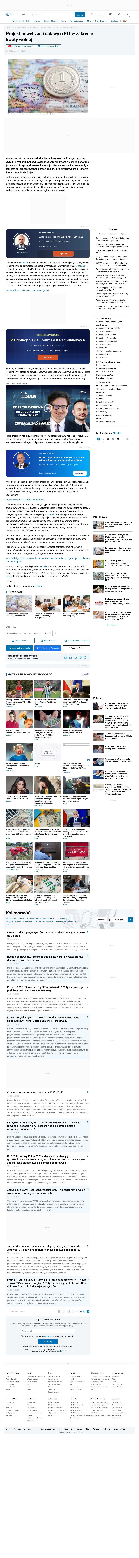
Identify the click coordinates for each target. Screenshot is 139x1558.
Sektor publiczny (50, 21)
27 (113, 439)
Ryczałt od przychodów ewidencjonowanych (105, 403)
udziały (43, 566)
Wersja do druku (21, 641)
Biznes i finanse (75, 1376)
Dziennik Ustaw (53, 1402)
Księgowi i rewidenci (14, 921)
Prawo (63, 21)
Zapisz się (63, 254)
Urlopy (29, 1384)
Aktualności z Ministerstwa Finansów (39, 921)
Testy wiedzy (31, 1420)
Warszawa (61, 345)
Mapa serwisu (119, 1429)
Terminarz (105, 433)
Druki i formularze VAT (105, 375)
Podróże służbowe (97, 1410)
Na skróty (115, 1399)
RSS (87, 1429)
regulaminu (48, 1336)
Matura (29, 1415)
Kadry (28, 21)
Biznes (37, 21)
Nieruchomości (101, 21)
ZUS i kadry (63, 918)
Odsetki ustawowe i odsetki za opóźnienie (112, 386)
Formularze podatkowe (105, 378)
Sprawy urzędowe (54, 1384)
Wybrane (124, 234)
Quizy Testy (100, 418)
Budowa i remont (117, 1384)
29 (123, 439)
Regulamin (68, 1429)
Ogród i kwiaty (117, 1387)
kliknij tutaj (60, 1352)
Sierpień (117, 433)
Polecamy (98, 697)
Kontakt (96, 1429)
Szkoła (29, 1405)
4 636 (82, 1311)
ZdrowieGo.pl (116, 1402)
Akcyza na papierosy (104, 415)
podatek (81, 266)
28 (118, 439)
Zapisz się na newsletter (79, 641)
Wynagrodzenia (32, 1379)
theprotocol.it (116, 1415)
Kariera (79, 1429)
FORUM (38, 586)
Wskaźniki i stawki (98, 1399)
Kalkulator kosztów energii (106, 341)
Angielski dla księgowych (66, 921)
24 (99, 439)
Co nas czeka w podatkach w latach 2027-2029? (112, 252)
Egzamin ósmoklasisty (34, 1418)
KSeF (125, 21)
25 (103, 439)
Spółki (72, 1379)
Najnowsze (113, 234)
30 (127, 439)
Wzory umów (116, 1410)
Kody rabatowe (117, 1407)
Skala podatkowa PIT (104, 395)
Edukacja (114, 21)
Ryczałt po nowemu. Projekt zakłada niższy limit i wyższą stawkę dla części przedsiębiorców (112, 239)
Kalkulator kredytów (104, 344)
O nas (8, 1429)
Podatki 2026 (100, 516)
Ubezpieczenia (32, 1381)
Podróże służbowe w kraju (100, 1402)
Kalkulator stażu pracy (77, 1413)
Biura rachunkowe (98, 1373)
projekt (24, 262)
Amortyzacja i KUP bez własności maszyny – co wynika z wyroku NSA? (112, 307)
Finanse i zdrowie (76, 1389)
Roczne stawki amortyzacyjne (107, 408)
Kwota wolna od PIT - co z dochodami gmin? (27, 290)
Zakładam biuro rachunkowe (100, 1376)
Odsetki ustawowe (97, 1413)
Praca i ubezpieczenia (77, 1381)
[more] (55, 633)
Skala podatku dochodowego (101, 1415)
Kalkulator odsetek (76, 1410)
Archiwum (115, 1405)
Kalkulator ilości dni (103, 354)
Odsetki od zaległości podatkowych (109, 351)
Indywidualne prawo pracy (36, 1376)
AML (92, 1389)
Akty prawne (53, 1399)
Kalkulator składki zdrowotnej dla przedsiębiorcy (109, 323)
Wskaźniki (104, 382)
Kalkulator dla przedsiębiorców (108, 328)
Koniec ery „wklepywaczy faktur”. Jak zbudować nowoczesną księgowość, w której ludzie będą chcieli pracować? (113, 245)
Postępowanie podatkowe (106, 368)
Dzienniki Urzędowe (55, 1407)
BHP (28, 1387)
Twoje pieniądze (76, 21)
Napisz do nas (49, 641)
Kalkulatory (105, 318)
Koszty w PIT (101, 399)
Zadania (9, 1407)
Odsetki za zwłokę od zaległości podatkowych (108, 390)
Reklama (106, 1429)
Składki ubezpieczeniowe (99, 1407)
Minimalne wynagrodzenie (100, 1405)
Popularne (102, 234)
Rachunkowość (102, 365)
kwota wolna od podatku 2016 (39, 633)
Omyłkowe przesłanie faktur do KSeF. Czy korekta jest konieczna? (112, 295)
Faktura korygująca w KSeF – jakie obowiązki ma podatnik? (109, 289)
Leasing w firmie (75, 1387)
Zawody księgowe (12, 1387)
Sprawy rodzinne (54, 1376)
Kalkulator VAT (102, 348)
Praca (50, 1387)
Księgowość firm (12, 1373)
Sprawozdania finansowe (99, 1387)
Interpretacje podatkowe (105, 421)
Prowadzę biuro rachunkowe (100, 1379)
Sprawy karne (53, 1379)
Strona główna (11, 27)
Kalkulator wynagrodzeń (105, 331)
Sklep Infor (52, 1389)
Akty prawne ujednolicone (57, 1413)
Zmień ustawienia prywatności (47, 1429)
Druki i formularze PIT (104, 372)
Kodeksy (51, 1415)
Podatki (21, 918)
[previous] (59, 1311)
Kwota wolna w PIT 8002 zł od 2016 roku (25, 500)
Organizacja (10, 1402)
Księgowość (16, 21)
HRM (29, 1389)
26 (108, 439)
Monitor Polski (53, 1405)
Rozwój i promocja (12, 1410)
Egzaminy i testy (32, 1410)
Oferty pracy (116, 1418)
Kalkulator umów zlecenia (106, 335)
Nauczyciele (31, 1407)
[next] (88, 1311)
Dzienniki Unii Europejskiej (57, 1410)
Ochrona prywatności (23, 1429)
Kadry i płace (10, 1413)
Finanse (114, 1381)
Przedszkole (31, 1402)
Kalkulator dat (101, 357)
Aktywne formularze (110, 361)
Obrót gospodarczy (49, 918)
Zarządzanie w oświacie (35, 1413)
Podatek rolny (101, 412)
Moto (89, 21)
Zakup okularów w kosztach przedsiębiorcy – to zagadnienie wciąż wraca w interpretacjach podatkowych (113, 270)
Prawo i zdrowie (53, 1392)
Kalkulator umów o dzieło (106, 338)
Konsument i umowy (55, 1381)
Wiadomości (32, 27)
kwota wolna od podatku (16, 633)
